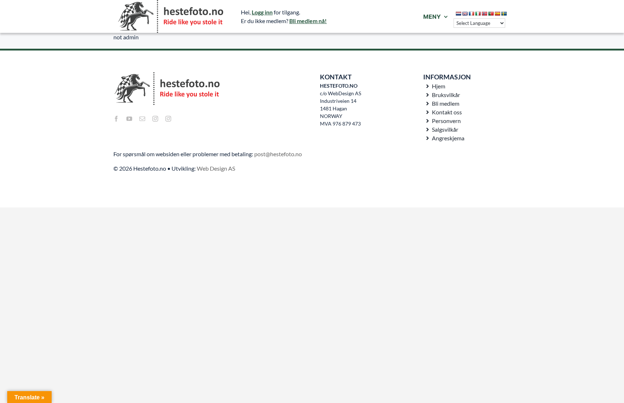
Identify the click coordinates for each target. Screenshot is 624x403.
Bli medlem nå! (308, 20)
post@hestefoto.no (278, 153)
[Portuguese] (491, 13)
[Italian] (478, 13)
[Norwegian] (485, 13)
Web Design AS (216, 168)
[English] (465, 13)
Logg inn (262, 12)
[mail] (142, 119)
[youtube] (129, 119)
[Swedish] (504, 13)
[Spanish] (497, 13)
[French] (471, 13)
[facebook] (116, 119)
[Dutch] (459, 13)
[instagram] (155, 119)
